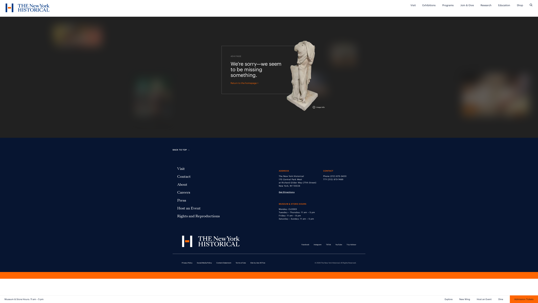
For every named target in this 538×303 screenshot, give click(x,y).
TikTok (328, 245)
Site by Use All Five (257, 263)
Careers (184, 192)
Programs (448, 5)
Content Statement (223, 263)
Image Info (320, 107)
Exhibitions (429, 5)
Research (486, 5)
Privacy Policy (187, 263)
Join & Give (467, 5)
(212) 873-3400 (338, 176)
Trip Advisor (351, 245)
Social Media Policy (204, 263)
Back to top (180, 150)
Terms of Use (241, 263)
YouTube (338, 245)
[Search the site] (531, 5)
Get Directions (287, 192)
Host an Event (484, 299)
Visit (413, 5)
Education (504, 5)
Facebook (305, 245)
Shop (520, 5)
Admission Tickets (524, 299)
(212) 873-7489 (335, 179)
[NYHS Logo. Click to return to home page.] (27, 8)
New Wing (464, 299)
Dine (500, 299)
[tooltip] (319, 107)
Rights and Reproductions (198, 216)
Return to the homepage (244, 83)
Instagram (318, 245)
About (182, 184)
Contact (184, 176)
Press (182, 200)
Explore (449, 299)
